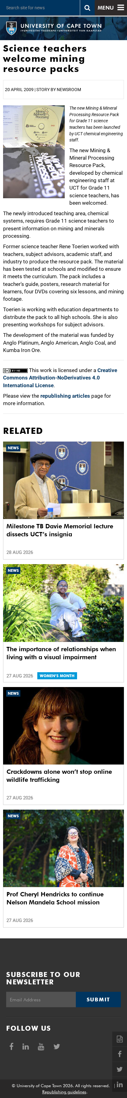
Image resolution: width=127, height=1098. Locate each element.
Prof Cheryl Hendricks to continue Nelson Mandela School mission (55, 898)
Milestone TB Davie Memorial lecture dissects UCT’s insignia (59, 530)
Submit (98, 999)
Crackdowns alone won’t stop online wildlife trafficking (59, 775)
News (13, 448)
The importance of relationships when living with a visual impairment (61, 653)
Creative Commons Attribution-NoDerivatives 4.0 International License (60, 377)
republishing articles (65, 396)
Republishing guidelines (64, 1091)
